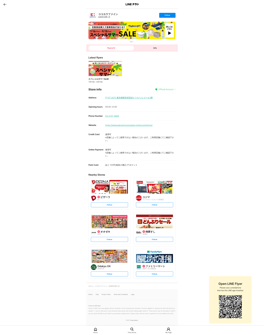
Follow (167, 16)
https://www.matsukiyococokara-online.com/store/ (128, 125)
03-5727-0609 (112, 116)
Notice (90, 294)
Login (132, 294)
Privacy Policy (106, 294)
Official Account (166, 89)
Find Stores (132, 332)
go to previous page (5, 4)
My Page (168, 332)
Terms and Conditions (121, 294)
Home (95, 332)
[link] (92, 15)
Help (97, 294)
